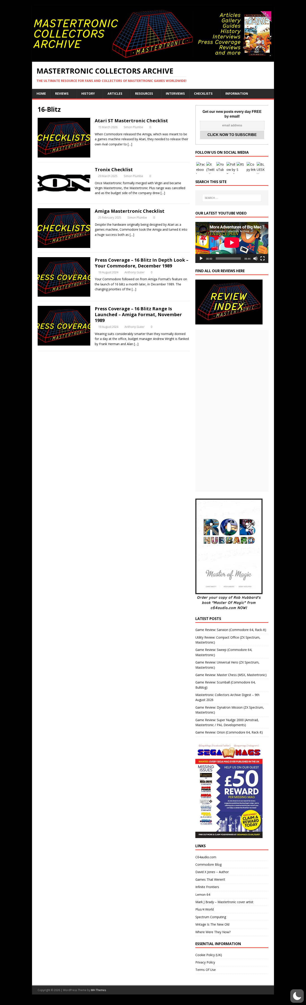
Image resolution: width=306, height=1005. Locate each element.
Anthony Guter (134, 272)
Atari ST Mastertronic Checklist (131, 121)
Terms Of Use (205, 970)
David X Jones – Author (212, 872)
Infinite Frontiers (207, 887)
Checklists (203, 93)
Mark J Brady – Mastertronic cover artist (224, 902)
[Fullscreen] (262, 258)
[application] (231, 242)
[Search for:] (232, 198)
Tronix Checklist (114, 169)
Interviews (175, 93)
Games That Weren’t (210, 879)
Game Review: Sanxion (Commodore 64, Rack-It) (230, 630)
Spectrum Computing (210, 917)
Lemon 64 (202, 894)
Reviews (62, 93)
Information (236, 93)
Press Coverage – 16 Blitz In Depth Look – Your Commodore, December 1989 (141, 263)
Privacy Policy (205, 962)
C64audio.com (205, 857)
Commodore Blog (208, 864)
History (88, 93)
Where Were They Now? (213, 932)
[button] (297, 996)
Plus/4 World (204, 909)
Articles (115, 93)
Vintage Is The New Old (212, 924)
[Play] (201, 258)
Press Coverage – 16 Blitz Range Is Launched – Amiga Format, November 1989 (138, 314)
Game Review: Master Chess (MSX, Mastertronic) (231, 675)
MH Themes (98, 990)
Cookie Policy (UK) (208, 955)
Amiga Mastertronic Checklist (129, 211)
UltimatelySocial (183, 1002)
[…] (130, 144)
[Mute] (255, 258)
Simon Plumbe (133, 127)
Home (41, 93)
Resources (144, 93)
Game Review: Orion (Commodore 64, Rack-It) (229, 732)
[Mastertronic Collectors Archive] (153, 59)
